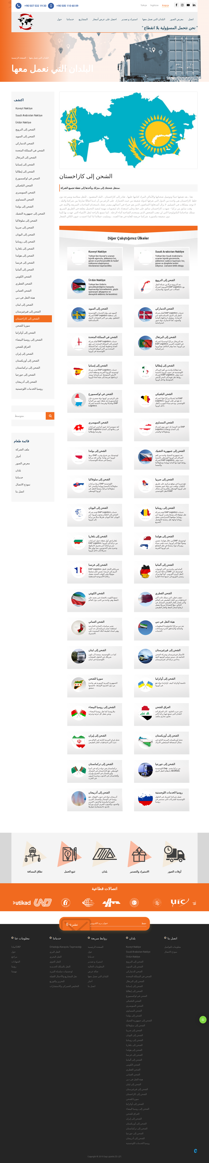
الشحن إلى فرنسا (134, 1055)
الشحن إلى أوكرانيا (135, 1104)
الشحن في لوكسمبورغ (136, 996)
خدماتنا (70, 19)
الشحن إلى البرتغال (135, 981)
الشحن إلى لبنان (133, 1084)
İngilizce (154, 5)
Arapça (165, 5)
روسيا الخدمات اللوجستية (138, 1143)
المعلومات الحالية (96, 966)
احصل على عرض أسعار (105, 19)
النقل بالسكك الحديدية (60, 966)
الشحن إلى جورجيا (134, 1133)
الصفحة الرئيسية (18, 58)
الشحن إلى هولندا (134, 1050)
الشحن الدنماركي (134, 971)
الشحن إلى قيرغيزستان (137, 1089)
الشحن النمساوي (134, 1010)
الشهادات (15, 961)
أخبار (90, 981)
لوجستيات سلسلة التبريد (61, 971)
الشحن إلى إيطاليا (134, 991)
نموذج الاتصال (170, 951)
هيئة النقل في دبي (134, 1079)
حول (59, 19)
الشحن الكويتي (133, 1064)
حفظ (144, 923)
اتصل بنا (91, 986)
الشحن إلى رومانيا (134, 1040)
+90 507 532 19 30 (35, 5)
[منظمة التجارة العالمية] (138, 902)
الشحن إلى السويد (134, 966)
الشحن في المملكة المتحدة (139, 976)
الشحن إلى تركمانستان (136, 1128)
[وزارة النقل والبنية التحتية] (70, 902)
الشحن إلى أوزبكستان (136, 1123)
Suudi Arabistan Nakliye (138, 951)
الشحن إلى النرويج (134, 961)
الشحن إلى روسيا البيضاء (137, 1109)
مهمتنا (14, 971)
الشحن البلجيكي (133, 1001)
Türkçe (144, 5)
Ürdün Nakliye (133, 956)
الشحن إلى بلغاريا (134, 1045)
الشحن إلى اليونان (134, 1035)
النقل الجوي (55, 961)
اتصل (190, 19)
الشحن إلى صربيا (134, 1030)
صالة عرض (93, 971)
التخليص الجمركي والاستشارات (64, 986)
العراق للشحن (132, 1113)
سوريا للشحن (132, 1099)
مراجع (14, 956)
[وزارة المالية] (47, 902)
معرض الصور (176, 19)
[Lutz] (93, 902)
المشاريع (83, 19)
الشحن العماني (133, 1074)
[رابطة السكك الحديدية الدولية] (161, 902)
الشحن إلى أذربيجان (135, 1138)
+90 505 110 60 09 (67, 5)
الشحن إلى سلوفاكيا (135, 1025)
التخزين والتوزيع (57, 981)
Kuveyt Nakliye (133, 947)
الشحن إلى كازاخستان (136, 1094)
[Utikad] (184, 902)
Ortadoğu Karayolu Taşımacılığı (65, 947)
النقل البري (55, 951)
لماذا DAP (16, 947)
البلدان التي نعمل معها (153, 19)
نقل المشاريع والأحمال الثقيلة (63, 976)
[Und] (24, 902)
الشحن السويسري (134, 1005)
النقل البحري (56, 956)
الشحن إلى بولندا (134, 1015)
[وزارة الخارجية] (115, 902)
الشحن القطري (133, 1069)
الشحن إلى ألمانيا (134, 1059)
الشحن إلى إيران (134, 1118)
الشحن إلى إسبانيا (134, 986)
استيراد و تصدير (129, 19)
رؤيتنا (13, 966)
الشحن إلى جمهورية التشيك (139, 1020)
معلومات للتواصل (172, 947)
